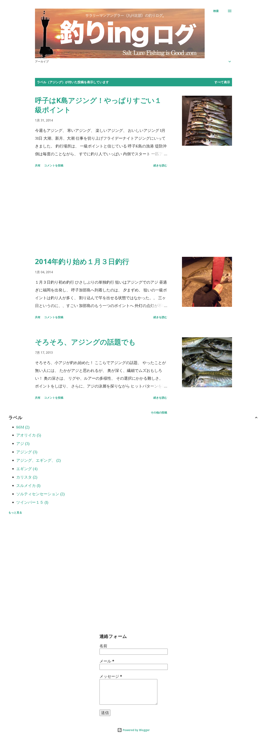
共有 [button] (37, 165)
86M (22, 427)
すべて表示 (222, 82)
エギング (26, 468)
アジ (22, 443)
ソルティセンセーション (40, 493)
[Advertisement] (101, 213)
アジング (26, 451)
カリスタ (26, 477)
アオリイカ (28, 435)
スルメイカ (27, 485)
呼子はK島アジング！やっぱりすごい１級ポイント (98, 105)
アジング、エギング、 (38, 460)
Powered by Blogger (136, 730)
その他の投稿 (159, 412)
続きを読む (160, 165)
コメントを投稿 (53, 165)
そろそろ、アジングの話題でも (85, 342)
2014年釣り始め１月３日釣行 (82, 261)
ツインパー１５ (31, 502)
